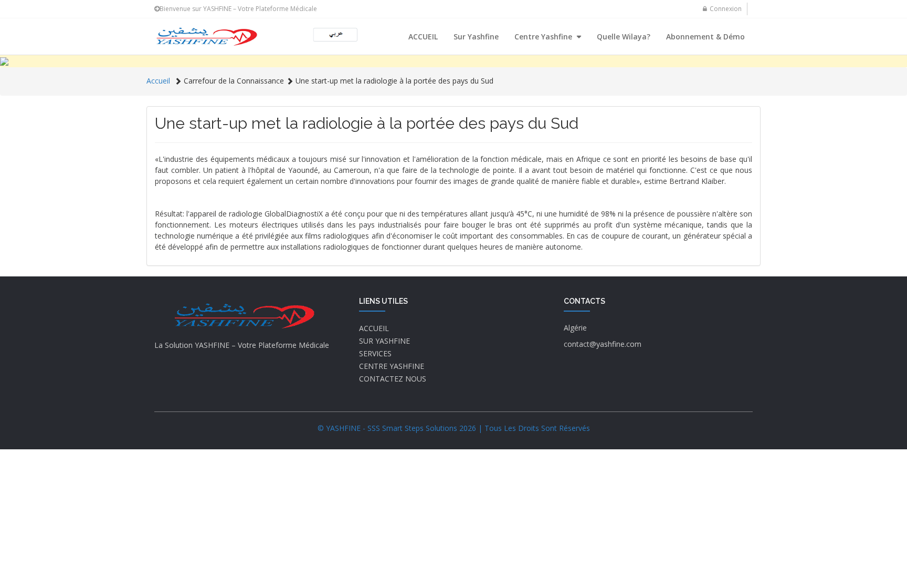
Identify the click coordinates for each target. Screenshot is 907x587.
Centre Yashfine (544, 37)
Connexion (726, 8)
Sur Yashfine (476, 37)
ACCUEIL (423, 37)
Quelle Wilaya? (623, 37)
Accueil (158, 81)
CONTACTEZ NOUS (392, 379)
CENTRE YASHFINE (391, 366)
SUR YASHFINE (384, 341)
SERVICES (375, 353)
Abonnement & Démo (705, 37)
